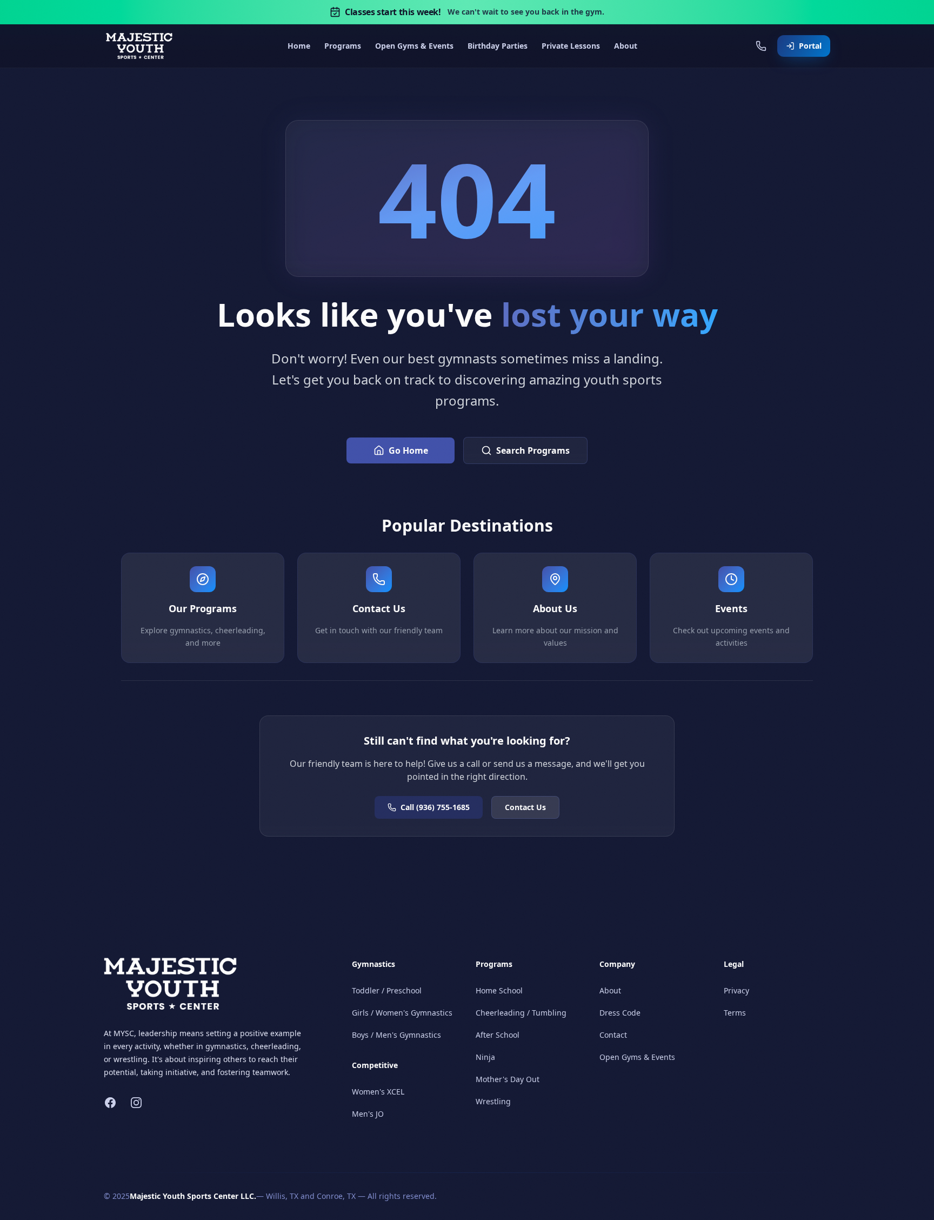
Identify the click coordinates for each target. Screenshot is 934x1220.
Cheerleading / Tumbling (521, 1012)
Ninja (485, 1057)
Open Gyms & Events (637, 1057)
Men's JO (368, 1114)
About (610, 990)
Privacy (736, 990)
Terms (735, 1012)
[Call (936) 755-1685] (761, 46)
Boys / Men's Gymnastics (396, 1035)
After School (497, 1035)
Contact (613, 1035)
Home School (499, 990)
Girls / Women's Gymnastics (402, 1012)
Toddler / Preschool (387, 990)
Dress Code (620, 1012)
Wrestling (493, 1101)
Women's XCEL (378, 1091)
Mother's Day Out (507, 1079)
